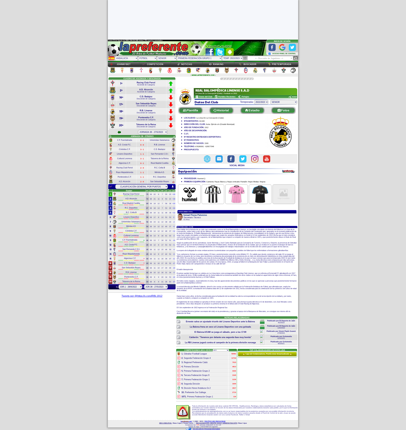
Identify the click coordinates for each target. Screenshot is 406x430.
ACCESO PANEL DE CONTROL (284, 53)
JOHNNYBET (124, 64)
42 (166, 254)
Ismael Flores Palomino (195, 215)
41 (166, 236)
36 (166, 259)
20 (162, 277)
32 (166, 240)
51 (170, 240)
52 (170, 245)
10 (159, 263)
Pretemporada (281, 64)
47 (170, 259)
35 (166, 263)
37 (170, 226)
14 (155, 226)
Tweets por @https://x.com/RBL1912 (141, 296)
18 (155, 208)
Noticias (186, 64)
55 (166, 194)
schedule (110, 136)
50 (170, 249)
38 (151, 194)
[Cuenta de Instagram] (254, 158)
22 (155, 194)
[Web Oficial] (207, 158)
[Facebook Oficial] (231, 158)
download (172, 187)
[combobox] (270, 58)
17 (155, 217)
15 (155, 222)
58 (166, 203)
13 (159, 208)
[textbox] (270, 58)
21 (155, 199)
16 (155, 213)
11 (159, 199)
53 (166, 199)
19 (155, 203)
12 (159, 203)
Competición (155, 64)
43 (170, 236)
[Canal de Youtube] (266, 158)
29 (170, 208)
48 (166, 213)
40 (170, 222)
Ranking (218, 64)
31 (166, 272)
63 (170, 282)
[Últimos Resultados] (110, 186)
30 (166, 268)
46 (166, 249)
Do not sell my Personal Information (206, 429)
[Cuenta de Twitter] (242, 158)
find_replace (295, 58)
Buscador (250, 64)
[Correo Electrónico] (219, 158)
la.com (186, 421)
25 (170, 194)
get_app (174, 136)
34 (170, 272)
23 (170, 199)
